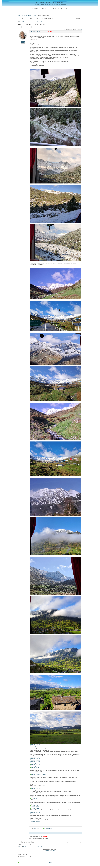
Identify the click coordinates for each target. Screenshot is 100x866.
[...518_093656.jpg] (35, 760)
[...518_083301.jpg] (55, 316)
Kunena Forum (52, 850)
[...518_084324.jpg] (55, 575)
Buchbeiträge (43, 8)
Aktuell (24, 18)
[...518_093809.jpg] (35, 763)
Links (66, 8)
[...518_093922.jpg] (35, 764)
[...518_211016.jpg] (47, 828)
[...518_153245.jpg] (35, 806)
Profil (49, 18)
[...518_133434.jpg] (35, 808)
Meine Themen (44, 18)
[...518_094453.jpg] (35, 758)
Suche (53, 18)
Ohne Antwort (36, 18)
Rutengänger (52, 8)
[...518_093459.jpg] (35, 746)
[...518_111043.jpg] (35, 798)
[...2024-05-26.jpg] (38, 774)
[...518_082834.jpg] (55, 242)
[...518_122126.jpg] (35, 805)
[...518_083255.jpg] (55, 458)
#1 (81, 29)
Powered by (47, 850)
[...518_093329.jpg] (35, 744)
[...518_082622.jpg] (55, 127)
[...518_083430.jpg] (55, 348)
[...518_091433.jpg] (55, 727)
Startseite (35, 8)
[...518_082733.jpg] (55, 165)
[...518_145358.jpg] (35, 812)
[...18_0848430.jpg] (55, 654)
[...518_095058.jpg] (35, 767)
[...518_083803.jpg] (55, 283)
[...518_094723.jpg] (35, 766)
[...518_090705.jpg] (55, 692)
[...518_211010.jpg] (36, 828)
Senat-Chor (60, 8)
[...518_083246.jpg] (55, 383)
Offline (23, 41)
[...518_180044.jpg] (35, 814)
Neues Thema (29, 18)
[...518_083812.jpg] (55, 421)
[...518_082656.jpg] (55, 87)
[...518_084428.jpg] (55, 536)
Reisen (35, 15)
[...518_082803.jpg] (55, 203)
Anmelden (33, 838)
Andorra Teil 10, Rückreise (35, 31)
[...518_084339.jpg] (55, 496)
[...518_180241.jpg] (35, 816)
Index (20, 18)
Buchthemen (30, 15)
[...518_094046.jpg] (35, 761)
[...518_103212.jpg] (35, 788)
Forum (25, 15)
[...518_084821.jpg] (55, 615)
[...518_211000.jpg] (35, 821)
